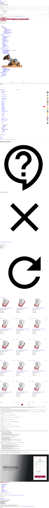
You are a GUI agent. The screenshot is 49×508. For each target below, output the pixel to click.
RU (0, 0)
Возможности (4, 44)
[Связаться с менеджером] (0, 500)
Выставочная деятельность (6, 33)
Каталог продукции (4, 486)
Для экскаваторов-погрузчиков (6, 69)
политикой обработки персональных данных (41, 478)
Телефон (2, 7)
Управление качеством (6, 29)
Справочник (3, 75)
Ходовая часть (2, 502)
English (1, 138)
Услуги (2, 128)
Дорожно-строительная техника (5, 49)
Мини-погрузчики (5, 50)
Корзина (1, 76)
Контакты (3, 487)
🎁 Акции (1, 84)
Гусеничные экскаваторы (6, 51)
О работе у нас (4, 46)
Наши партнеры (3, 491)
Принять (1, 507)
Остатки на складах (4, 74)
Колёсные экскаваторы (5, 52)
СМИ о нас (4, 41)
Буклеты (4, 131)
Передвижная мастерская (6, 37)
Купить (13, 318)
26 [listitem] (26, 404)
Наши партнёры (6, 30)
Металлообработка (5, 38)
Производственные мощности (7, 32)
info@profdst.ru (3, 485)
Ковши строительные (4, 67)
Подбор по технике (2, 89)
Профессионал (4, 125)
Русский (1, 137)
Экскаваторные (4, 68)
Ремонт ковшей (4, 36)
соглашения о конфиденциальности (19, 16)
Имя (1, 6)
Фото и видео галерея (5, 40)
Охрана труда (4, 45)
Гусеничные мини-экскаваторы (6, 53)
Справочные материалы (5, 42)
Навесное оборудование (3, 501)
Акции (3, 126)
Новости (3, 127)
